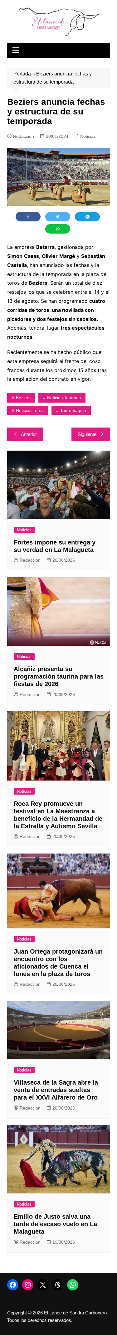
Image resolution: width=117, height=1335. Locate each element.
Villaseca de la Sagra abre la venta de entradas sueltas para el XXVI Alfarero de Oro (56, 1090)
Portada (22, 73)
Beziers (23, 397)
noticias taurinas (64, 397)
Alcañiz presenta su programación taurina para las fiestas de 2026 (59, 676)
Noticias (88, 136)
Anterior (29, 434)
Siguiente (87, 434)
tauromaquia (73, 410)
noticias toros (30, 410)
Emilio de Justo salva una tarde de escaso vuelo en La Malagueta (55, 1224)
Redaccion (23, 136)
